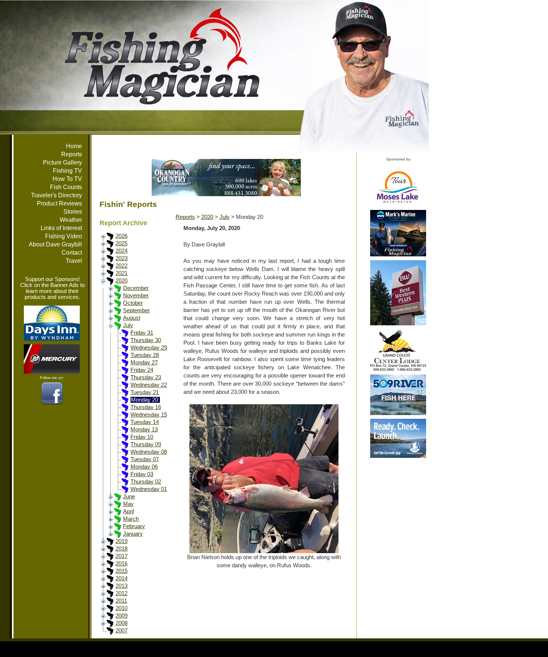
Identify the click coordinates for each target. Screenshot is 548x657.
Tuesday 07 (144, 459)
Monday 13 (144, 430)
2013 (121, 586)
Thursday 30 (145, 340)
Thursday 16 (145, 407)
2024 (121, 251)
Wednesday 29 (148, 348)
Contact (72, 252)
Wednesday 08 (148, 452)
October (133, 303)
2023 (121, 258)
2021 (121, 273)
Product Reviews (59, 203)
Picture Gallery (62, 162)
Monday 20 (144, 400)
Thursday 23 (145, 377)
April (128, 511)
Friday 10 (141, 437)
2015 (121, 571)
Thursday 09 (145, 444)
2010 (121, 608)
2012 (121, 593)
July (128, 325)
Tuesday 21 (144, 392)
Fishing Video (63, 236)
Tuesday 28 (144, 355)
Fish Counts (66, 187)
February (134, 526)
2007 (121, 631)
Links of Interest (61, 228)
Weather (71, 220)
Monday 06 (144, 467)
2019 (121, 541)
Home (74, 146)
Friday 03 (141, 474)
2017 (121, 556)
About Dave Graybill (55, 244)
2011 (121, 601)
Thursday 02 (145, 482)
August (131, 318)
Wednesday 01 (148, 489)
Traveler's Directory (56, 195)
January (133, 534)
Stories (72, 211)
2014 (121, 578)
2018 (121, 549)
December (136, 288)
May (128, 504)
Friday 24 (141, 370)
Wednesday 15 (148, 415)
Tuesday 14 (144, 422)
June (129, 497)
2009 (121, 616)
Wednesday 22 (148, 385)
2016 (121, 564)
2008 (121, 623)
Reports (71, 154)
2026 (121, 236)
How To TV (67, 179)
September (136, 310)
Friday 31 (141, 333)
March (131, 519)
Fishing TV (67, 171)
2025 (121, 243)
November (136, 296)
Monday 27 (144, 363)
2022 (121, 266)
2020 (121, 281)
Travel (74, 261)
